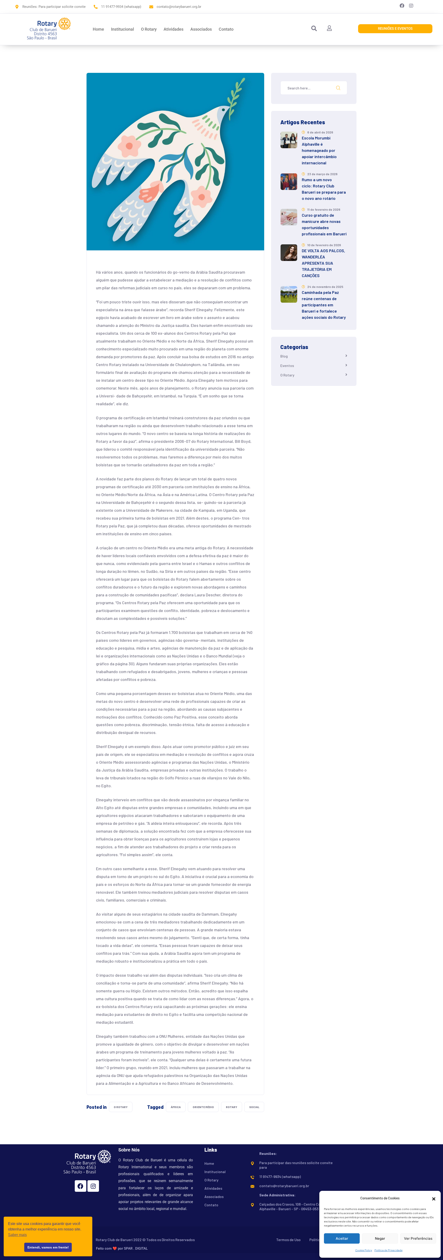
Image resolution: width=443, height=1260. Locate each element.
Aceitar (342, 1238)
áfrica (176, 1107)
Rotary (231, 1107)
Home (98, 29)
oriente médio (203, 1107)
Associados (201, 29)
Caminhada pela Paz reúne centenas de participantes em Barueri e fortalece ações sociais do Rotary (324, 305)
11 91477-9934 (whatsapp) (280, 1176)
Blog (284, 356)
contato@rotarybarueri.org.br (284, 1185)
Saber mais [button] (17, 1235)
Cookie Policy (363, 1250)
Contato (226, 29)
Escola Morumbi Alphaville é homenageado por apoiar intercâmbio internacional (319, 150)
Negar (380, 1238)
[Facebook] (80, 1186)
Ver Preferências (418, 1238)
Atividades (173, 29)
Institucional (122, 29)
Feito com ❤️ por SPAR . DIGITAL (122, 1248)
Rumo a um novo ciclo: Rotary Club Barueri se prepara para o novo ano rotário (324, 189)
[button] (433, 1198)
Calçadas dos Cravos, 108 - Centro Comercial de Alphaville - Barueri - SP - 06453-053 (298, 1206)
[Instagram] (93, 1186)
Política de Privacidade (388, 1250)
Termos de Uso (288, 1239)
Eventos (287, 365)
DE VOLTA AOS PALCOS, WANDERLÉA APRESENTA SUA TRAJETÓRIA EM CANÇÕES (323, 263)
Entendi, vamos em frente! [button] (48, 1247)
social (254, 1107)
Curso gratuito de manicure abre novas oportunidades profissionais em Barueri (324, 224)
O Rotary (149, 29)
